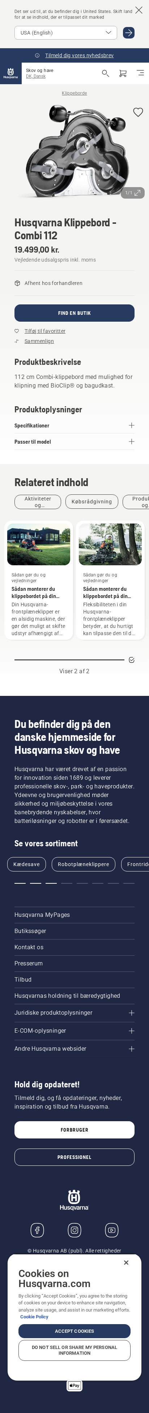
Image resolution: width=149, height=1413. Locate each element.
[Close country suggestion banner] (139, 10)
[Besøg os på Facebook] (37, 1230)
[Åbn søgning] (105, 73)
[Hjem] (11, 73)
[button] (138, 112)
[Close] (126, 1262)
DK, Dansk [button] (36, 76)
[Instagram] (74, 1230)
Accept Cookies (74, 1331)
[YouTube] (112, 1230)
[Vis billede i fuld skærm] (74, 152)
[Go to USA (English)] (129, 33)
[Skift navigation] (140, 73)
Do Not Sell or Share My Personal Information (74, 1350)
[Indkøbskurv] (123, 73)
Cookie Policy (34, 1316)
